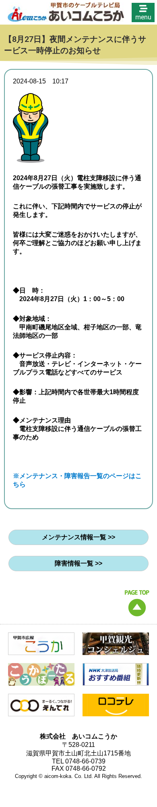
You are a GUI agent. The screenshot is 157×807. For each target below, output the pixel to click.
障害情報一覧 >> (78, 563)
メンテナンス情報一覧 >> (78, 537)
